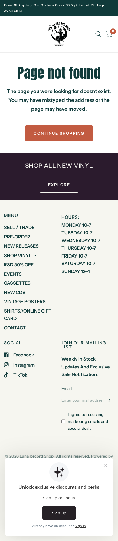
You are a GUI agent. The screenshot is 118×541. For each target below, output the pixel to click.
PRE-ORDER (17, 237)
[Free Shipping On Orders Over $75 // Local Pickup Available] (59, 8)
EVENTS (13, 274)
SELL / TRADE (19, 227)
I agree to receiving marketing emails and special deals (88, 421)
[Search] (98, 34)
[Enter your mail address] (108, 400)
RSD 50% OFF (19, 264)
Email (66, 388)
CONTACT (15, 328)
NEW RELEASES (21, 246)
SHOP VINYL (18, 255)
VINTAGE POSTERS (25, 301)
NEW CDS (14, 292)
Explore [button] (59, 184)
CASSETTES (17, 283)
